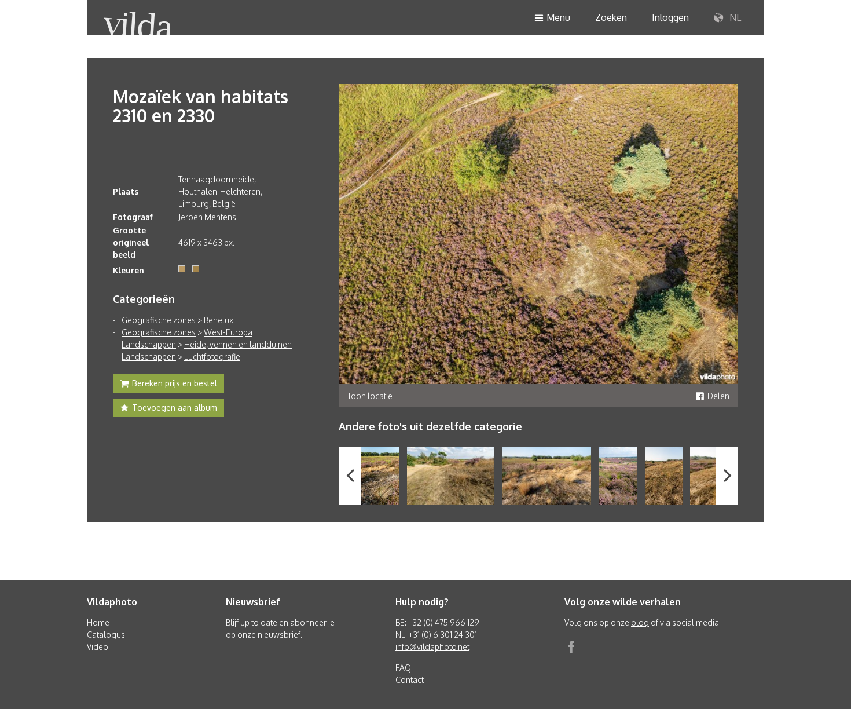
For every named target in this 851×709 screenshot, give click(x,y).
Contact (409, 680)
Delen (718, 396)
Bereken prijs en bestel (174, 383)
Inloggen (670, 17)
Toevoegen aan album (174, 407)
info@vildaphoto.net (432, 647)
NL (734, 17)
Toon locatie (370, 396)
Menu (558, 17)
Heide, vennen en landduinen (238, 344)
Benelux (218, 320)
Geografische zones (159, 320)
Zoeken (611, 17)
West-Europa (228, 332)
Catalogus (106, 634)
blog (640, 622)
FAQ (403, 668)
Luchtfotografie (212, 356)
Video (97, 647)
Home (98, 622)
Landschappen (149, 344)
